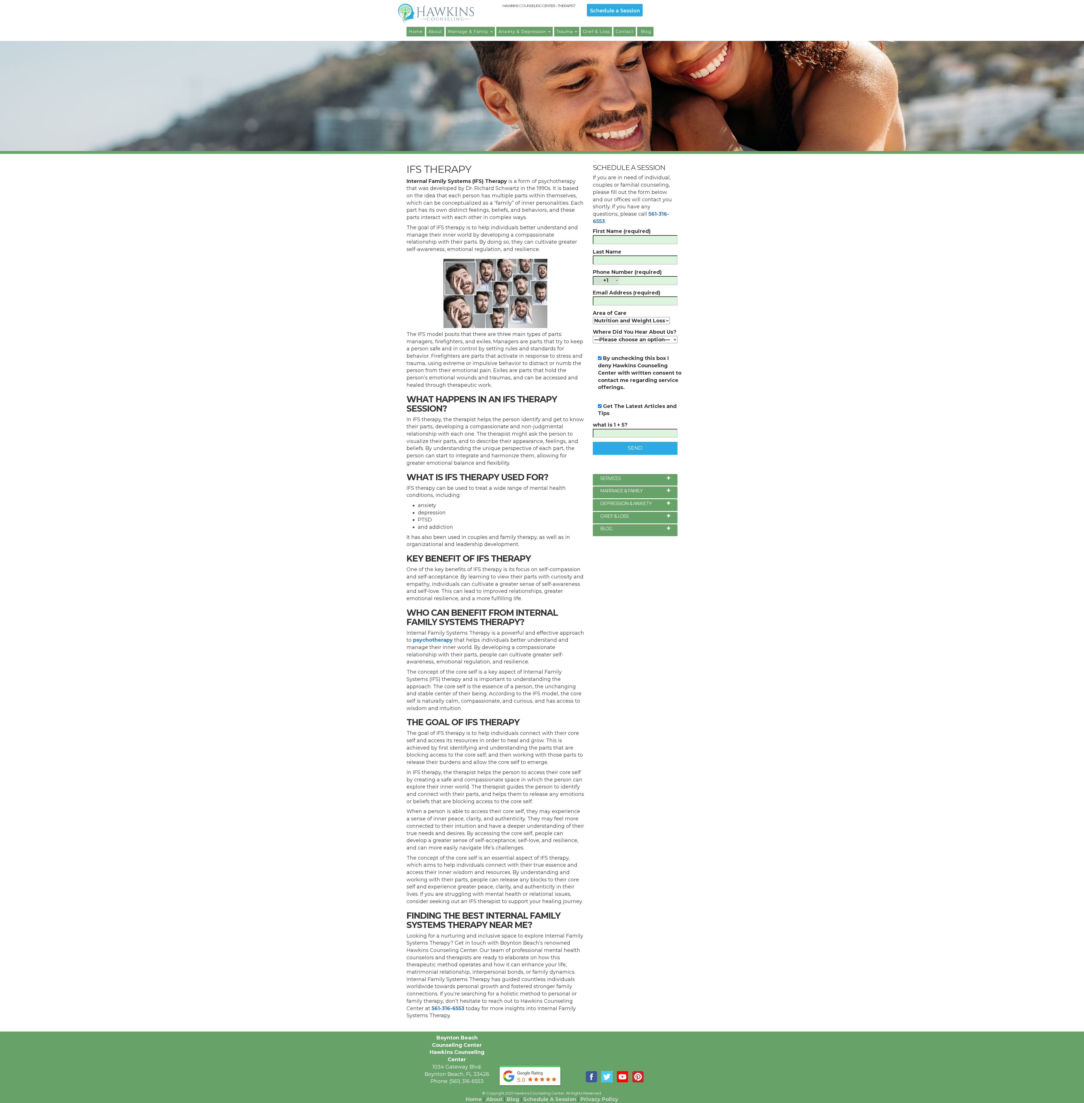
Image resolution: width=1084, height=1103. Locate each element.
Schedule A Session (549, 1099)
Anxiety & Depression (523, 31)
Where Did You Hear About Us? (634, 332)
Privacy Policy (599, 1099)
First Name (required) (622, 231)
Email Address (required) (626, 293)
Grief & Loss (596, 31)
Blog (645, 31)
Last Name (607, 252)
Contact (624, 31)
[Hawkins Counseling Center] (447, 13)
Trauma (565, 31)
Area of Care (609, 313)
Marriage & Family (469, 31)
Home (416, 31)
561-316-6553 (448, 1008)
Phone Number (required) (627, 276)
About (435, 31)
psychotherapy (433, 640)
